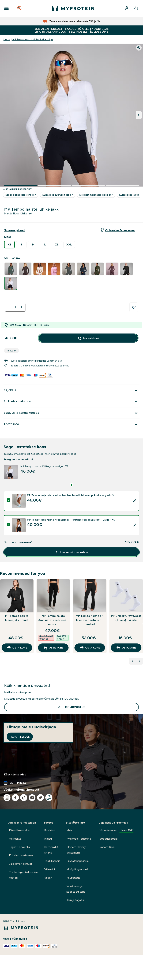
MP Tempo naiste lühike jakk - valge (32, 39)
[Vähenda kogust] (9, 307)
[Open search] (19, 8)
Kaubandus (73, 877)
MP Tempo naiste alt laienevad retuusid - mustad (90, 620)
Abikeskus (15, 838)
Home (6, 39)
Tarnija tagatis (75, 900)
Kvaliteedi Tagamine (78, 838)
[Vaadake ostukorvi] (136, 8)
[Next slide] (142, 623)
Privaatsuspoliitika (77, 860)
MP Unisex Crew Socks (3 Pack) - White (126, 617)
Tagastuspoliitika (19, 847)
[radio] (9, 244)
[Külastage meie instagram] (6, 797)
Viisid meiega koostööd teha (75, 889)
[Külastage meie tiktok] (23, 797)
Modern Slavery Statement (76, 850)
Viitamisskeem (116, 830)
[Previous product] (132, 661)
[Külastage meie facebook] (15, 797)
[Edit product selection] (134, 501)
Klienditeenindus (19, 830)
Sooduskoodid (109, 838)
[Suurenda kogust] (21, 307)
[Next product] (139, 661)
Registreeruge (20, 736)
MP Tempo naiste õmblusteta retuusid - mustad (53, 620)
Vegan (48, 877)
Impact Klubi (107, 847)
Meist (70, 830)
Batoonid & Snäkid (51, 850)
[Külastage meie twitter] (40, 797)
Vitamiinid (50, 869)
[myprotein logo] (73, 8)
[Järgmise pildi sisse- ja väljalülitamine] (139, 115)
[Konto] (127, 8)
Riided (48, 838)
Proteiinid (50, 830)
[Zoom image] (139, 48)
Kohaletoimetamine (21, 855)
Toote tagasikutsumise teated (23, 875)
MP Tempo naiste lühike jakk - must (17, 617)
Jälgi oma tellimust (20, 863)
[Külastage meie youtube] (32, 797)
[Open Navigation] (6, 8)
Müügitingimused (77, 869)
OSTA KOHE (19, 647)
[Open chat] (48, 797)
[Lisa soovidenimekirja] (133, 307)
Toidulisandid (52, 860)
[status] (15, 307)
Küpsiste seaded (15, 774)
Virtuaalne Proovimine (120, 230)
